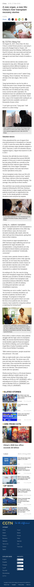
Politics (4, 535)
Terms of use (7, 584)
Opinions (5, 541)
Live (18, 544)
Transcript (19, 546)
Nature (18, 532)
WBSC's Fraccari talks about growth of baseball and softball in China (23, 478)
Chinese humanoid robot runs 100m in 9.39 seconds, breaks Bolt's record (23, 500)
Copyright (14, 584)
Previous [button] (4, 320)
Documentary (6, 573)
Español (5, 562)
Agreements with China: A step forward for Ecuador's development (24, 469)
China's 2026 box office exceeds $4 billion (13, 446)
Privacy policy (21, 584)
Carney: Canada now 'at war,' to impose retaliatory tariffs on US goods (24, 491)
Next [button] (30, 320)
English (4, 559)
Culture (4, 546)
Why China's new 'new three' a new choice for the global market (24, 397)
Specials (19, 541)
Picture (19, 535)
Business (5, 538)
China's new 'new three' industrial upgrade (23, 414)
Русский (5, 570)
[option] (17, 320)
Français (5, 565)
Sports (4, 549)
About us (28, 584)
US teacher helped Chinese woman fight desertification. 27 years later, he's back (23, 510)
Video (18, 538)
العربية (4, 567)
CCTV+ (4, 576)
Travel (18, 530)
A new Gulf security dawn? (22, 405)
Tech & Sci (5, 544)
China (4, 530)
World (4, 532)
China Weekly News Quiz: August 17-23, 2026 (24, 458)
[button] (5, 36)
